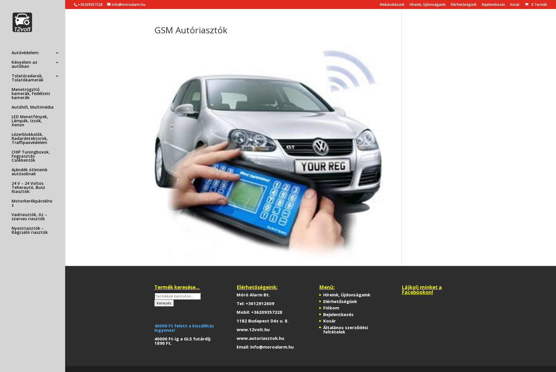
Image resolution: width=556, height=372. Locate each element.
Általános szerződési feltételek (345, 329)
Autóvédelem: (25, 53)
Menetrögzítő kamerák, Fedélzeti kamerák (31, 93)
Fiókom (331, 308)
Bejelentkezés (493, 5)
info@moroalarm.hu (272, 347)
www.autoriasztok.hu (260, 338)
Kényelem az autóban (24, 64)
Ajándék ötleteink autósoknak (29, 172)
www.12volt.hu (253, 329)
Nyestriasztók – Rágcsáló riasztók (30, 230)
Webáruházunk (392, 5)
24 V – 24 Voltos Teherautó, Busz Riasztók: (28, 187)
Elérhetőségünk (464, 5)
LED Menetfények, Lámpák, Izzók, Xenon (30, 121)
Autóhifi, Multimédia (33, 107)
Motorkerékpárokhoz (32, 203)
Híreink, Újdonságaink (428, 5)
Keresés (164, 303)
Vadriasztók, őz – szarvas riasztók (29, 217)
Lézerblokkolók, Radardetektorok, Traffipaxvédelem (30, 138)
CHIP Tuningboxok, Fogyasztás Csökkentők (31, 156)
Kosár (515, 5)
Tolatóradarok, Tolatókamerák (27, 78)
